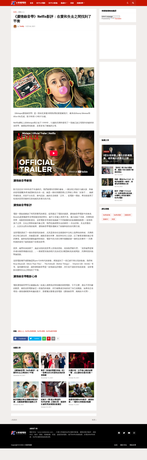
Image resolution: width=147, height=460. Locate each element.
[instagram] (134, 433)
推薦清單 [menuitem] (80, 3)
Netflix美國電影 (30, 331)
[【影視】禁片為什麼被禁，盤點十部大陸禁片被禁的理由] (107, 170)
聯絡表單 (133, 445)
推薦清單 (128, 215)
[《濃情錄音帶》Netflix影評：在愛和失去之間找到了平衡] (26, 360)
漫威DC (105, 219)
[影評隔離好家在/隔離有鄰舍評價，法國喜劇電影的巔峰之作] (26, 389)
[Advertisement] (53, 49)
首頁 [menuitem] (31, 3)
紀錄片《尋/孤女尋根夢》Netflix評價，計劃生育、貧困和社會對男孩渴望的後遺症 (53, 401)
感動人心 (21, 12)
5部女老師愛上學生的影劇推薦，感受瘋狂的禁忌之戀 (117, 157)
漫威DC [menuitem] (63, 3)
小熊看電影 (28, 445)
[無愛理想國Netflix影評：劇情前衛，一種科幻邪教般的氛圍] (81, 389)
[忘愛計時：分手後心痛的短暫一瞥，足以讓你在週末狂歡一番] (81, 360)
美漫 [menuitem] (72, 3)
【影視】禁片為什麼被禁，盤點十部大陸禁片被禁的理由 (124, 170)
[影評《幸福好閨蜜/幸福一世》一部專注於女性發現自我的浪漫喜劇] (53, 360)
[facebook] (119, 433)
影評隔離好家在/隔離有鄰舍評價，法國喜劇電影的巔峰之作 (25, 400)
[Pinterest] (49, 339)
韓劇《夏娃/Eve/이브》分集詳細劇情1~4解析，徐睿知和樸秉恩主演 (124, 181)
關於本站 (123, 445)
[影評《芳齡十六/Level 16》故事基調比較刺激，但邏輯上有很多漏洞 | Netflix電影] (107, 193)
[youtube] (129, 433)
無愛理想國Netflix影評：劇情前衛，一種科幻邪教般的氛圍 (81, 400)
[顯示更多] (58, 339)
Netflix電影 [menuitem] (40, 3)
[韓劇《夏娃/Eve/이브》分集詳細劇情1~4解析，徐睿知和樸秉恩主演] (107, 182)
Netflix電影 (41, 331)
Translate (118, 19)
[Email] (53, 339)
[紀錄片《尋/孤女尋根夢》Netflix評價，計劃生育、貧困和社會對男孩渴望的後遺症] (53, 389)
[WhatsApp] (44, 339)
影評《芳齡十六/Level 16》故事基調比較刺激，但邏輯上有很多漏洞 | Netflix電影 (124, 194)
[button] (127, 3)
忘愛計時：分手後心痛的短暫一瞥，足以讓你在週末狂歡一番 (81, 372)
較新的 (14, 420)
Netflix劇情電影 (51, 331)
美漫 (113, 219)
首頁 (15, 12)
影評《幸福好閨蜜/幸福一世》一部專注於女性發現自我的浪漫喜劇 (53, 372)
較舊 (93, 420)
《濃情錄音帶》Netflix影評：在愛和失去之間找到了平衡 (25, 371)
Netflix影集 (106, 215)
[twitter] (124, 433)
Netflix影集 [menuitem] (53, 3)
